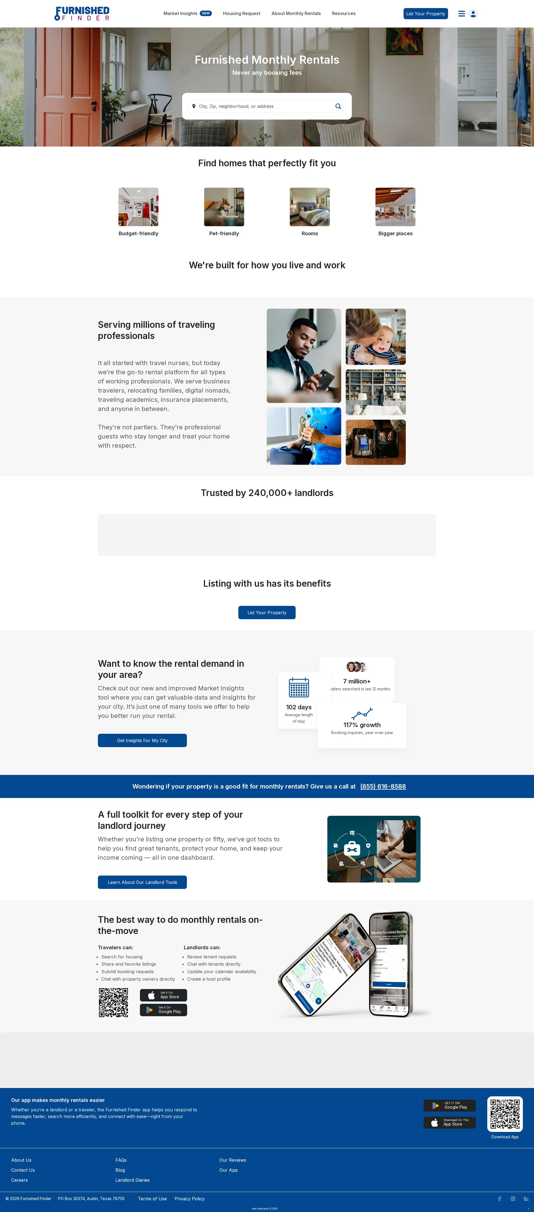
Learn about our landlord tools (142, 977)
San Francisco (412, 1156)
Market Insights (187, 13)
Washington (327, 1191)
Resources (344, 13)
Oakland (323, 1174)
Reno (157, 1174)
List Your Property (267, 707)
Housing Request (241, 13)
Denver (78, 1174)
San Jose (80, 1191)
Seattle (159, 1156)
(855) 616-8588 (383, 880)
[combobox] (267, 106)
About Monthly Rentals (296, 13)
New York (243, 1191)
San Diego (81, 1156)
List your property (425, 13)
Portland (161, 1191)
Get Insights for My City (142, 835)
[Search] (338, 106)
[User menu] (467, 14)
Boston (322, 1156)
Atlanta (404, 1174)
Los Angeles (246, 1156)
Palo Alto (406, 1191)
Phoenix (242, 1174)
